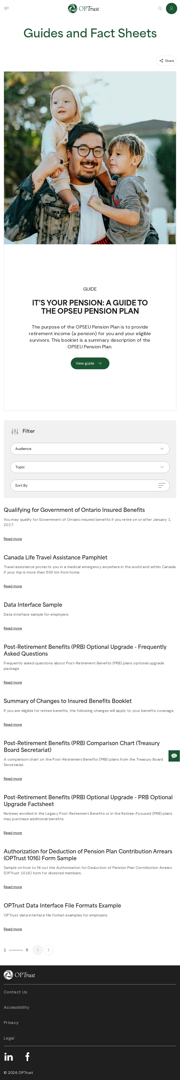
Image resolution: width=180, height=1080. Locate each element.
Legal (9, 1038)
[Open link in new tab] (8, 1057)
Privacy (11, 1022)
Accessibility (17, 1007)
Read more (13, 538)
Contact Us (15, 992)
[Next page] (48, 950)
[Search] (160, 8)
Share (169, 61)
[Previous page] (38, 950)
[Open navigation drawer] (6, 8)
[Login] (171, 8)
